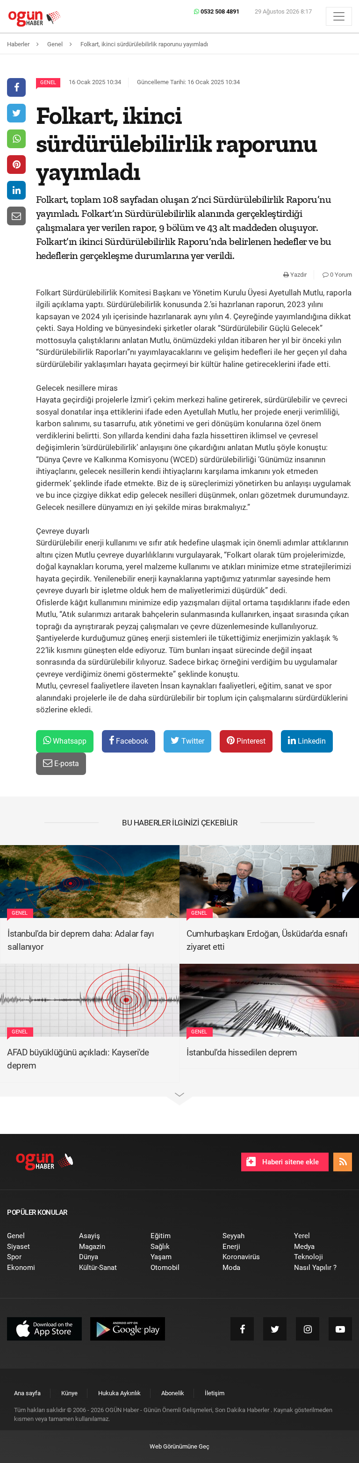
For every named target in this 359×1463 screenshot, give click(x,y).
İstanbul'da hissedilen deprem (242, 1052)
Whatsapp (68, 741)
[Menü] (339, 16)
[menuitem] (36, 1236)
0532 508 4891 (219, 11)
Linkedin (311, 741)
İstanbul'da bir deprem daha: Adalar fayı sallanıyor (80, 940)
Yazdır (298, 274)
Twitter (192, 741)
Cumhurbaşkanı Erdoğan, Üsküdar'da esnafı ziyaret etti (267, 940)
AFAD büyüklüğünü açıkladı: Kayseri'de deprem (78, 1059)
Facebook (131, 741)
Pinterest (250, 741)
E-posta (65, 763)
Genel (48, 82)
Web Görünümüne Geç (179, 1446)
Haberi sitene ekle (289, 1162)
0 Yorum (340, 274)
